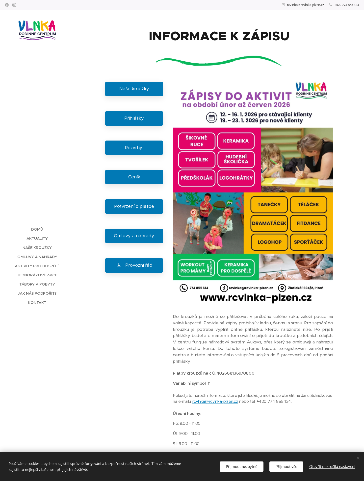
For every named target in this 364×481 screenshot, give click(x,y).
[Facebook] (7, 5)
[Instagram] (14, 5)
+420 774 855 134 (346, 4)
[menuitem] (37, 229)
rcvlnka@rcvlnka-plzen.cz (305, 4)
